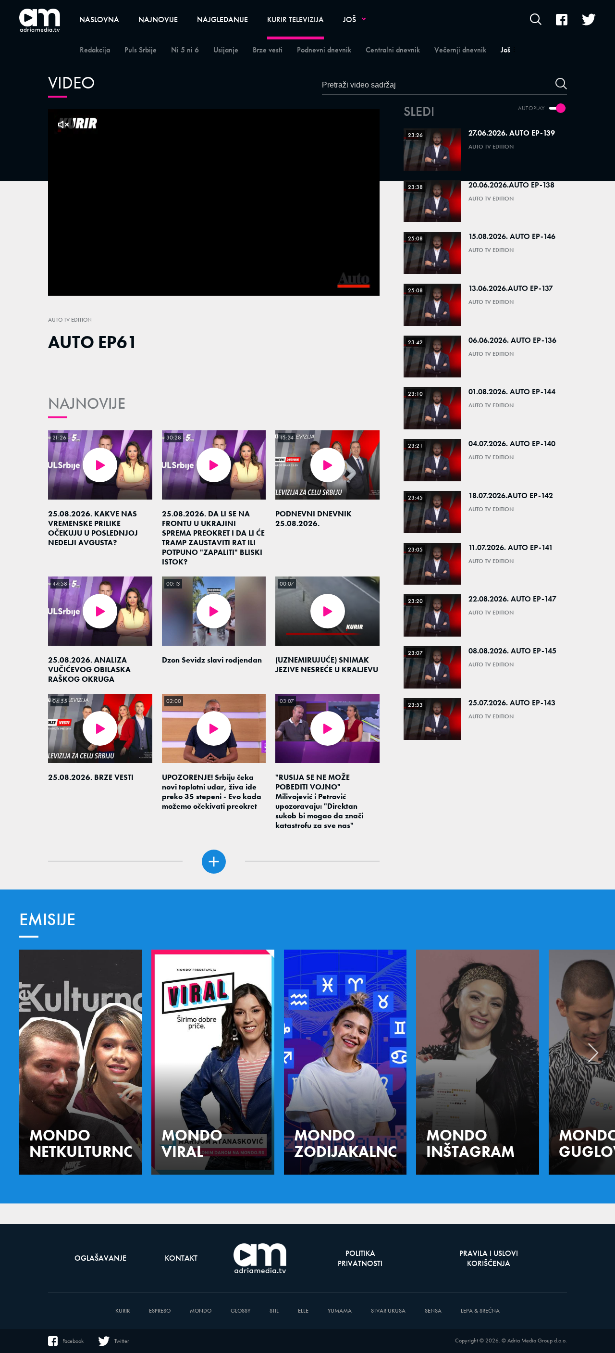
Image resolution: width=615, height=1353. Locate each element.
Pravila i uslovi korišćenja (488, 1258)
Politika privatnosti (360, 1258)
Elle (303, 1311)
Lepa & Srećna (480, 1311)
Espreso (160, 1311)
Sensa (433, 1311)
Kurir (122, 1311)
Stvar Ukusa (388, 1311)
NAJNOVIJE (86, 403)
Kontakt (181, 1258)
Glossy (240, 1311)
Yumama (340, 1311)
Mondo (200, 1311)
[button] (593, 1055)
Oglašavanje (100, 1258)
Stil (274, 1311)
